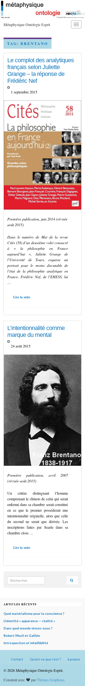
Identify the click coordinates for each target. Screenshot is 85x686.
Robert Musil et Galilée (22, 635)
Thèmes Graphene (50, 679)
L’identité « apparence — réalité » (29, 621)
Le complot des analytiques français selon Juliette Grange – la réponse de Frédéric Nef (40, 70)
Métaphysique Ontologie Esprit (27, 24)
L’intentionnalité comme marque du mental (36, 331)
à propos (74, 659)
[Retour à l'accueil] (42, 9)
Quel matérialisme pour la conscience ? (34, 613)
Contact (17, 659)
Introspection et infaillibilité (26, 643)
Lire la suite (21, 297)
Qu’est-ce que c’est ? (45, 659)
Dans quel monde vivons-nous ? (28, 628)
